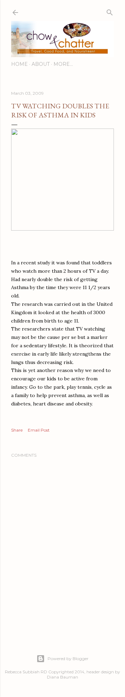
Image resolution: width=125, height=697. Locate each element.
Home (19, 64)
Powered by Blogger (68, 658)
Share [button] (17, 430)
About (41, 64)
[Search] (110, 11)
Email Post (39, 430)
